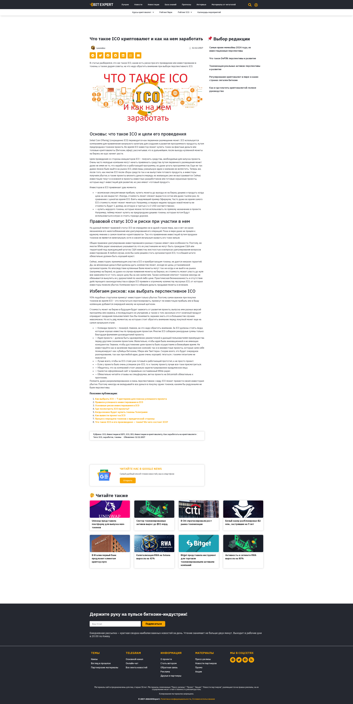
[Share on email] (138, 55)
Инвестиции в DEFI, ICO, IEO (120, 434)
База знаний (170, 4)
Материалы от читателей (224, 4)
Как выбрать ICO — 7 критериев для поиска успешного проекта (131, 398)
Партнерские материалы (104, 667)
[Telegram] (233, 660)
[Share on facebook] (108, 55)
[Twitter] (239, 660)
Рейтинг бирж (165, 12)
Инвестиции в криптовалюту (148, 434)
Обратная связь (169, 667)
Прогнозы (186, 4)
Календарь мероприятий (209, 12)
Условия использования (203, 699)
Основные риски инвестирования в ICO (117, 405)
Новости (138, 4)
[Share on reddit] (115, 55)
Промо (198, 667)
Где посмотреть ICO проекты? (112, 408)
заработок (108, 437)
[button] (128, 480)
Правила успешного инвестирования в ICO (119, 402)
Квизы (94, 659)
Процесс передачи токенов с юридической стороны (125, 418)
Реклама (165, 671)
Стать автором (169, 663)
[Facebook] (245, 660)
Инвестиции (153, 4)
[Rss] (251, 660)
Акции (198, 671)
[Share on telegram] (93, 55)
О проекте (166, 659)
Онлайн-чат (132, 663)
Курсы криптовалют (141, 12)
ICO (104, 434)
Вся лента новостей (136, 667)
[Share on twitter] (100, 55)
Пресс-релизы (203, 659)
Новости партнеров (206, 663)
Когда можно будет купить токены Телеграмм (121, 412)
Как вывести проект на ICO (110, 415)
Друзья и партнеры (171, 675)
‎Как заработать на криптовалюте (179, 434)
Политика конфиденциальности (176, 699)
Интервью (201, 4)
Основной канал (134, 659)
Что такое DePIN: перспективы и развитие (232, 58)
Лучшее (125, 4)
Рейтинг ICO (183, 12)
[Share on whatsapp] (131, 55)
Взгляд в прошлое (101, 663)
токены (117, 437)
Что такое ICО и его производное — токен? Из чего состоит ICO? (131, 422)
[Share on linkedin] (123, 55)
